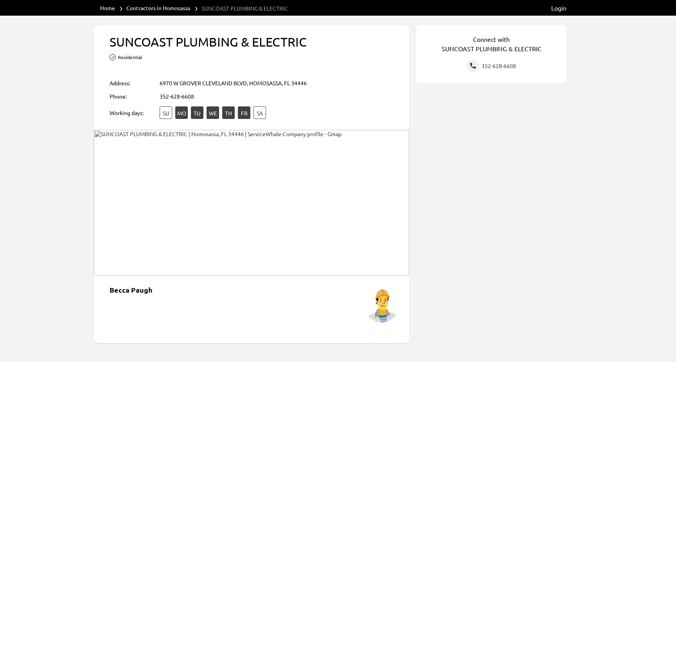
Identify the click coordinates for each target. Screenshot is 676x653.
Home (107, 7)
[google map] (251, 203)
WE (213, 113)
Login (558, 8)
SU (166, 113)
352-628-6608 (177, 96)
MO (181, 113)
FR (244, 113)
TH (228, 113)
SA (260, 113)
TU (197, 113)
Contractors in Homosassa (158, 7)
